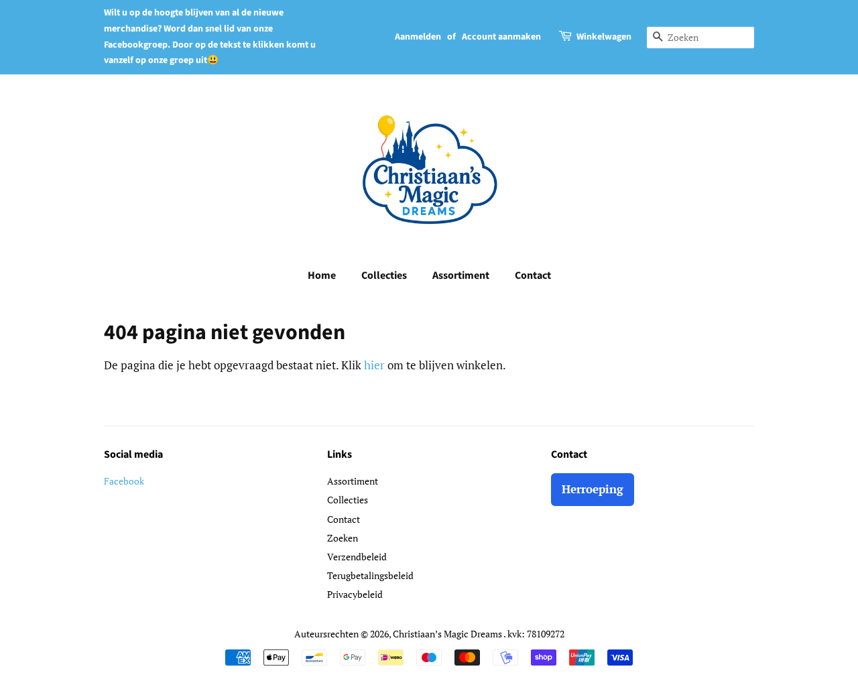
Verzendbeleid (357, 556)
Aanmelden (418, 37)
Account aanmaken (501, 37)
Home (322, 275)
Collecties (384, 275)
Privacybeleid (355, 594)
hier (374, 365)
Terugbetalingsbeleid (370, 575)
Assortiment (460, 275)
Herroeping (592, 489)
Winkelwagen (603, 37)
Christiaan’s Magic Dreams (448, 633)
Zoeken (342, 537)
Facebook (124, 481)
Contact (533, 275)
